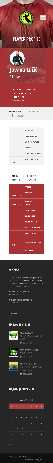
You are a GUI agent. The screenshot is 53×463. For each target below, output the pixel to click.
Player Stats (15, 111)
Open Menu (43, 17)
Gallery (20, 115)
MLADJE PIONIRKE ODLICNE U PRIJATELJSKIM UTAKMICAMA (31, 367)
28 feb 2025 (27, 374)
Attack (32, 180)
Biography (34, 111)
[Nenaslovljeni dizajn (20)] (17, 58)
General (15, 176)
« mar (11, 444)
